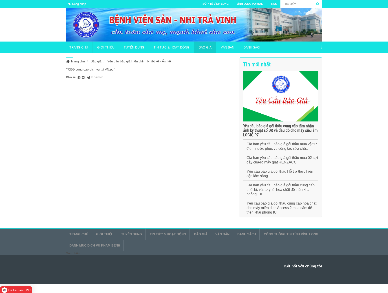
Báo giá (96, 61)
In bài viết (96, 77)
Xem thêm (73, 253)
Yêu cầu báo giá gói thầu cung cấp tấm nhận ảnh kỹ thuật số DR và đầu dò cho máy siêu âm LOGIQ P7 (280, 130)
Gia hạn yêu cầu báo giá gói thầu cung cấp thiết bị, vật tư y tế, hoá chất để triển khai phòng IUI (281, 189)
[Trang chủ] (194, 24)
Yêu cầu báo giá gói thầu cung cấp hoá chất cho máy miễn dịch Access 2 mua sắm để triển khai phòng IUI (281, 207)
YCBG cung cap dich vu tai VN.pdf (90, 69)
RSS (274, 3)
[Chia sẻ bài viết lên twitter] (83, 77)
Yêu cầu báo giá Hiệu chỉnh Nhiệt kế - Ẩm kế (139, 61)
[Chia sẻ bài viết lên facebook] (79, 77)
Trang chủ (77, 61)
